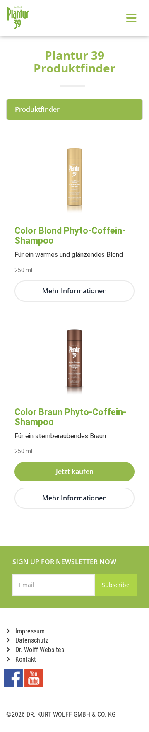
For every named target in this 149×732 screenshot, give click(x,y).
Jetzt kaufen (75, 471)
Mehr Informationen (74, 290)
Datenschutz (31, 640)
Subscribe (116, 585)
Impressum (29, 631)
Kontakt (25, 659)
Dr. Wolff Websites (39, 650)
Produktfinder (37, 109)
